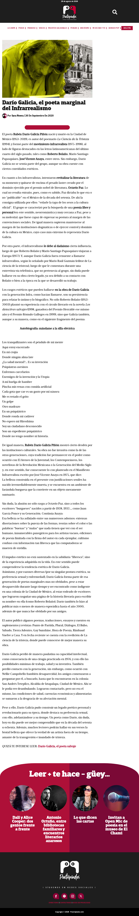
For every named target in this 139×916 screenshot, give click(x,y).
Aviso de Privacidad (81, 903)
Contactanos (65, 903)
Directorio (54, 903)
